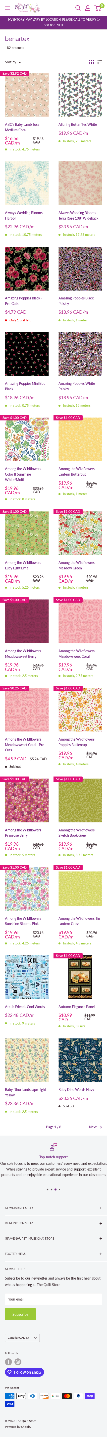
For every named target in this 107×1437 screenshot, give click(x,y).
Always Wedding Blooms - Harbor (25, 215)
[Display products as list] (100, 62)
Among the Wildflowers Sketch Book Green (76, 833)
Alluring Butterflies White (77, 124)
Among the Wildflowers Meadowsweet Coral (76, 653)
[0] (98, 8)
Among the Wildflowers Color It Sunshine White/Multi (23, 474)
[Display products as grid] (91, 62)
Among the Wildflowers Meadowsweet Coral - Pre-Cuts (25, 744)
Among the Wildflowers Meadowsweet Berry (23, 653)
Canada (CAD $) (18, 1337)
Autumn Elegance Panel (76, 1007)
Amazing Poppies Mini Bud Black (25, 386)
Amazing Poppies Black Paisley (76, 301)
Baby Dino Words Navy (76, 1089)
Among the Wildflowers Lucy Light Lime (23, 565)
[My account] (87, 8)
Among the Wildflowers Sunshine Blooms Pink (23, 921)
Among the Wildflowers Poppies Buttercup (76, 742)
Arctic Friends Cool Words (25, 1007)
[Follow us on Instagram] (17, 1361)
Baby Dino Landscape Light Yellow (25, 1092)
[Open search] (78, 8)
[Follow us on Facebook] (8, 1361)
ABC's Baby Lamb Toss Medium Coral (22, 127)
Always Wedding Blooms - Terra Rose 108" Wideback (78, 215)
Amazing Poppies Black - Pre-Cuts (23, 301)
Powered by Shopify (18, 1427)
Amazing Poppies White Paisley (76, 386)
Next (93, 1127)
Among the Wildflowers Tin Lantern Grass (79, 921)
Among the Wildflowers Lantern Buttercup (76, 471)
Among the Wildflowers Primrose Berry (23, 833)
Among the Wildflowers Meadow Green (76, 565)
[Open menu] (7, 8)
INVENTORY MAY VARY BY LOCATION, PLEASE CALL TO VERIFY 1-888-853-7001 (53, 22)
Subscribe (20, 1314)
